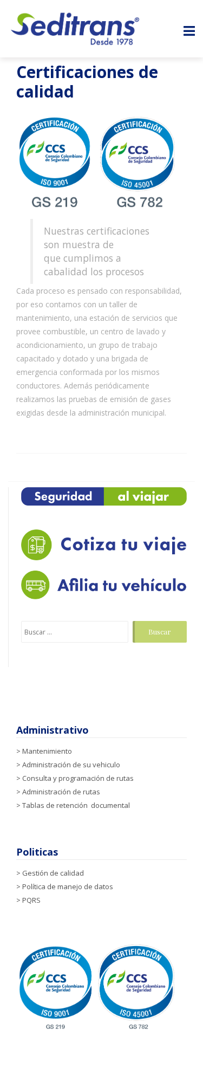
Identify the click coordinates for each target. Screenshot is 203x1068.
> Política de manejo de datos (64, 886)
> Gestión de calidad (50, 873)
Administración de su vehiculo (71, 764)
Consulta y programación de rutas (78, 778)
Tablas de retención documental (76, 805)
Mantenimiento (47, 751)
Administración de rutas (61, 792)
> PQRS (28, 900)
